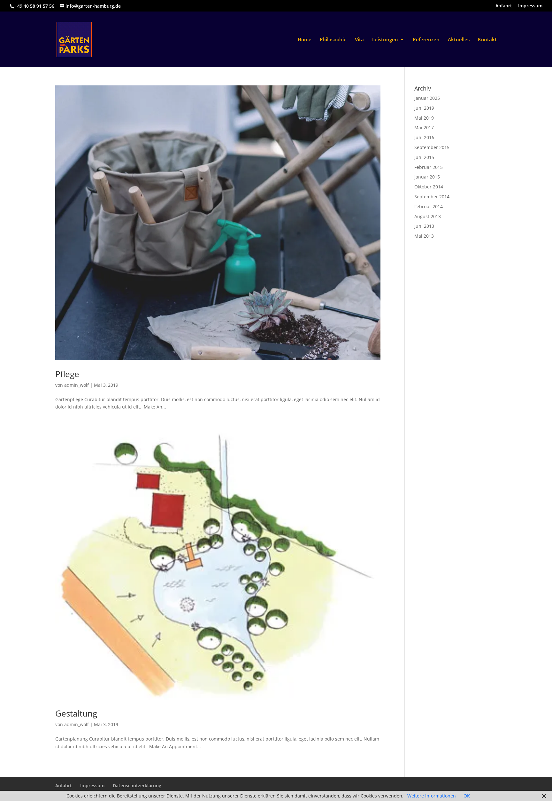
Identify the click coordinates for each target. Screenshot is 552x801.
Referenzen (426, 40)
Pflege (67, 374)
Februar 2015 (428, 167)
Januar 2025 (427, 98)
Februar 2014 (428, 206)
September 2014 (431, 197)
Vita (359, 40)
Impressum (530, 6)
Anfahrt (503, 6)
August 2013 (427, 216)
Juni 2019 (424, 108)
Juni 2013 (424, 226)
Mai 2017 (424, 127)
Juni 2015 (424, 157)
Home (304, 40)
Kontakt (487, 40)
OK (467, 796)
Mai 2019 (424, 118)
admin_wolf (76, 385)
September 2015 (431, 147)
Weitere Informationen (431, 796)
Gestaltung (76, 713)
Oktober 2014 (428, 187)
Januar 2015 (427, 177)
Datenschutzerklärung (137, 785)
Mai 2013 (424, 236)
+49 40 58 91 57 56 (34, 6)
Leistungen (385, 40)
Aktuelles (459, 40)
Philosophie (333, 40)
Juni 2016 (424, 137)
